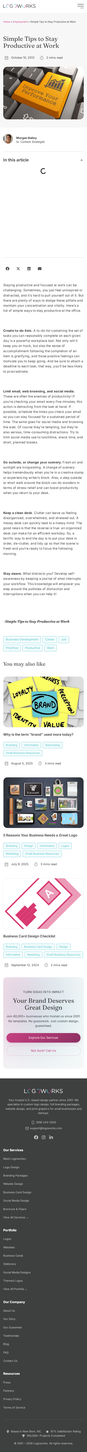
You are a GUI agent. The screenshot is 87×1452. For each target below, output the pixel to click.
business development (22, 639)
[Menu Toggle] (80, 6)
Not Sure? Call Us (43, 1050)
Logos (65, 845)
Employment (20, 21)
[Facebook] (36, 1137)
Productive (32, 648)
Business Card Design (38, 946)
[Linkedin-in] (51, 1137)
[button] (82, 160)
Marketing (12, 853)
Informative (31, 745)
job (63, 639)
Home (6, 21)
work (50, 648)
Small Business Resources (23, 753)
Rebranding (52, 745)
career (49, 639)
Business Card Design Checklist (29, 936)
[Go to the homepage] (19, 6)
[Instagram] (43, 1137)
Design (28, 845)
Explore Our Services (43, 1038)
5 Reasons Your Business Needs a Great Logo (40, 835)
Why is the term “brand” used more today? (38, 734)
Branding (11, 745)
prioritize (12, 648)
